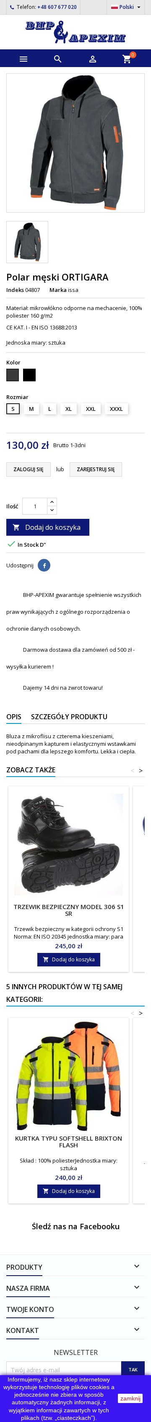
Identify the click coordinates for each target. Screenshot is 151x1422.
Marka (58, 290)
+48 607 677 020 (57, 7)
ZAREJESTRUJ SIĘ (96, 469)
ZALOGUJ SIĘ (28, 469)
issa (73, 290)
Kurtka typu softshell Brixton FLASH (68, 1141)
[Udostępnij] (44, 565)
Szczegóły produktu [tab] (69, 716)
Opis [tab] (13, 716)
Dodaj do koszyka (47, 527)
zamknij (130, 1398)
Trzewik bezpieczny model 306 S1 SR (68, 909)
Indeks (15, 290)
